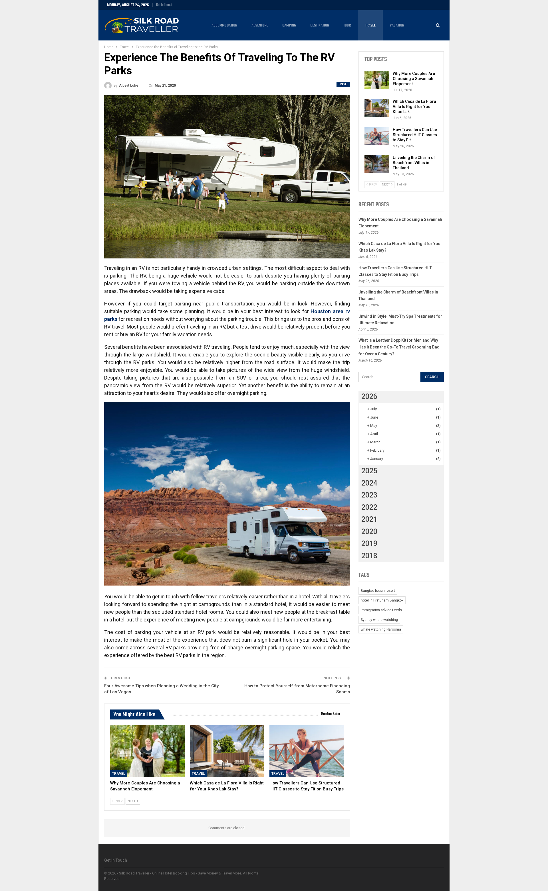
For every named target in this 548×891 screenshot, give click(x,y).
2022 (369, 507)
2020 (369, 531)
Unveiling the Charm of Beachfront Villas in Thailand (414, 162)
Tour (347, 25)
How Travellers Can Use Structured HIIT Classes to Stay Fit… (415, 134)
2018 (369, 556)
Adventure (259, 25)
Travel (370, 25)
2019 (369, 543)
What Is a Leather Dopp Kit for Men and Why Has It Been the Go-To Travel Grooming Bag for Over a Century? (399, 347)
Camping (289, 25)
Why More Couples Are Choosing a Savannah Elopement (414, 78)
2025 (369, 471)
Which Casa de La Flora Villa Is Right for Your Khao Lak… (414, 106)
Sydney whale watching (379, 620)
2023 (369, 495)
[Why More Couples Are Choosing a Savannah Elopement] (147, 751)
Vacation (397, 25)
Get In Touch (164, 5)
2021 (369, 519)
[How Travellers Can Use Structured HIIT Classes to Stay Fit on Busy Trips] (306, 751)
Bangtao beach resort (378, 591)
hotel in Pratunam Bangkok (382, 600)
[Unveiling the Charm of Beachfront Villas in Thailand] (376, 164)
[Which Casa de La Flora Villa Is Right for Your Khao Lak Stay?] (227, 751)
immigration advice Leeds (381, 610)
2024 (369, 483)
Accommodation (224, 25)
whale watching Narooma (381, 629)
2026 (369, 396)
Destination (319, 25)
